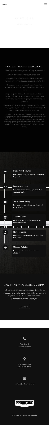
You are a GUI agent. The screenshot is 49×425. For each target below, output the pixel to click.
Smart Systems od (23, 415)
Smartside (33, 415)
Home (19, 24)
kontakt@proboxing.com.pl (24, 384)
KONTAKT (24, 307)
